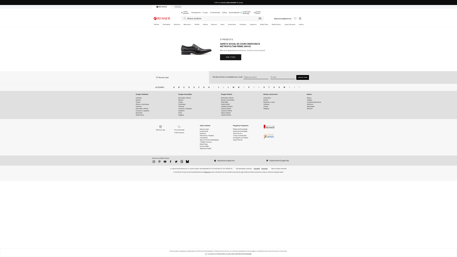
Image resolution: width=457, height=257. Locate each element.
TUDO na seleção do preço (228, 2)
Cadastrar (303, 77)
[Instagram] (153, 162)
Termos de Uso (219, 251)
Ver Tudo (230, 57)
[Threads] (181, 162)
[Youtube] (165, 162)
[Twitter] (176, 162)
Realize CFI (208, 172)
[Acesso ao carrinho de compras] (300, 19)
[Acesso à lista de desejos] (295, 19)
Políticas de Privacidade (205, 251)
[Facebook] (170, 162)
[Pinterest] (159, 162)
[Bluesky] (187, 162)
